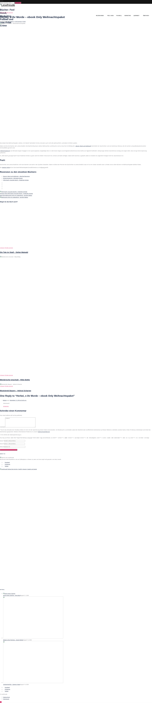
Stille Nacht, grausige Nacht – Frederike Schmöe (16, 180)
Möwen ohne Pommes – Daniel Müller (13, 640)
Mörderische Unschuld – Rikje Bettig (15, 380)
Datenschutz (6, 697)
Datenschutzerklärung (44, 431)
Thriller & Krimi (9, 12)
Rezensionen (100, 15)
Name (1, 441)
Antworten (6, 406)
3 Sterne (2, 12)
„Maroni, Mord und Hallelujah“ (83, 146)
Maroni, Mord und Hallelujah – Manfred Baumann (16, 176)
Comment (2, 427)
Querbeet (136, 15)
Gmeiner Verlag (6, 167)
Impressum (6, 699)
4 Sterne (2, 248)
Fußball (119, 15)
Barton (5, 400)
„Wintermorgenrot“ (5, 151)
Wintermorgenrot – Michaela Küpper (13, 178)
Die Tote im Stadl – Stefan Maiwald (14, 252)
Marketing (128, 15)
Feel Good (110, 15)
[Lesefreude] (8, 5)
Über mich (146, 15)
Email (1, 443)
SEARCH (18, 2)
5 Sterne (2, 386)
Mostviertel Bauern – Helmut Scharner (15, 391)
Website (2, 447)
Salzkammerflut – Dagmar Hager (11, 684)
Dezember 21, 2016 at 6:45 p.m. (18, 400)
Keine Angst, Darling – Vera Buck (11, 595)
